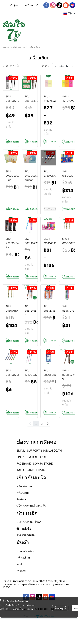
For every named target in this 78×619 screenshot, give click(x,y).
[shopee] (66, 5)
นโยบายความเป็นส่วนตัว (17, 609)
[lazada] (72, 5)
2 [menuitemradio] (42, 423)
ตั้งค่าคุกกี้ (60, 608)
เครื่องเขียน (23, 558)
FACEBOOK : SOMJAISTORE (35, 463)
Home (6, 47)
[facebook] (46, 5)
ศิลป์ (19, 564)
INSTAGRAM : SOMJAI (31, 470)
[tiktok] (59, 5)
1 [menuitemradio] (36, 423)
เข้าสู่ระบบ (15, 5)
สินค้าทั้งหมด (19, 47)
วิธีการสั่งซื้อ (24, 528)
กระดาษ (21, 571)
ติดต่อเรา (22, 499)
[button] (69, 13)
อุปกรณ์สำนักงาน (27, 551)
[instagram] (53, 5)
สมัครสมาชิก (32, 5)
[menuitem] (48, 423)
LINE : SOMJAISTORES (31, 457)
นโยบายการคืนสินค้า (29, 522)
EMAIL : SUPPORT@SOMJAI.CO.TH (39, 450)
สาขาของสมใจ (26, 535)
